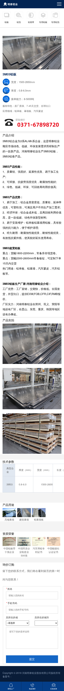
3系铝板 (37, 31)
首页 (5, 31)
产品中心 (15, 31)
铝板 (26, 31)
